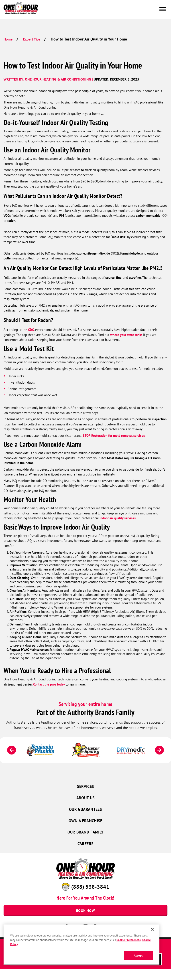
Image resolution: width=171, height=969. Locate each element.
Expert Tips (31, 39)
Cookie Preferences (128, 940)
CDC (31, 330)
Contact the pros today (49, 684)
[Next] (159, 750)
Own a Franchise (85, 820)
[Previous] (11, 750)
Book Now (85, 910)
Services (85, 786)
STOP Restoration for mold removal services (114, 435)
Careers (85, 843)
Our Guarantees (85, 809)
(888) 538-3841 (90, 886)
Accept (138, 955)
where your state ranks (126, 335)
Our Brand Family (85, 832)
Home (8, 39)
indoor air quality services (118, 518)
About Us (85, 797)
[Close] (152, 929)
